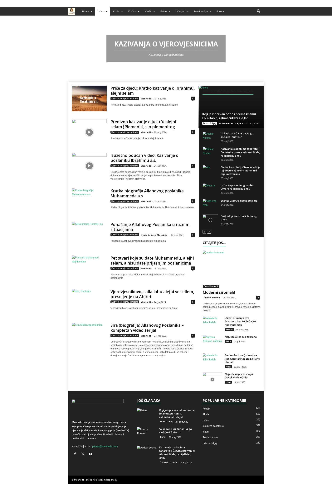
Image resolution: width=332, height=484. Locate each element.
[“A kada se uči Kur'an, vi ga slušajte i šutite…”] (210, 137)
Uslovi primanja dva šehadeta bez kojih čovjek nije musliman (240, 321)
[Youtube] (261, 2)
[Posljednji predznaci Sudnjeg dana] (210, 220)
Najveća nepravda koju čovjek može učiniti (239, 375)
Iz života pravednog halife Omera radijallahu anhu (237, 187)
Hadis (148, 11)
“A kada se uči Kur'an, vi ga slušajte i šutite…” (237, 135)
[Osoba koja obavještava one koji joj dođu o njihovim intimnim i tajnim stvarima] (210, 171)
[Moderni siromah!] (231, 269)
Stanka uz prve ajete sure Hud (239, 200)
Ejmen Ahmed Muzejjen (154, 234)
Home (85, 11)
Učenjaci (180, 11)
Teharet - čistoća (168, 462)
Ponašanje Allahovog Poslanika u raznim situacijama (149, 227)
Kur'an (132, 11)
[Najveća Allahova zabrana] (212, 342)
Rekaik (206, 408)
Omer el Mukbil (211, 297)
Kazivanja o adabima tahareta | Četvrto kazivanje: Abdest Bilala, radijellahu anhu (240, 152)
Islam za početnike (213, 425)
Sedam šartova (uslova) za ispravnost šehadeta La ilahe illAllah (242, 358)
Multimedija (201, 11)
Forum (220, 11)
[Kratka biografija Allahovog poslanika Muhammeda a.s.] (89, 201)
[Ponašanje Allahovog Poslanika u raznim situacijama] (89, 235)
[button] (258, 11)
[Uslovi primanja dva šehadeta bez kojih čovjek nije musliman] (212, 323)
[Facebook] (249, 2)
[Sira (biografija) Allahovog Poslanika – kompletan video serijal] (89, 336)
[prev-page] (204, 232)
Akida (116, 11)
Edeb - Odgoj (209, 123)
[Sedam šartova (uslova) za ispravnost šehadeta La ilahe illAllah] (212, 360)
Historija (88, 20)
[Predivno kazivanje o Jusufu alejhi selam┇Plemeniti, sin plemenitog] (89, 132)
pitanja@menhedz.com (105, 446)
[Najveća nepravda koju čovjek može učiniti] (212, 379)
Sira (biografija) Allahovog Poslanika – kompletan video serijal (147, 328)
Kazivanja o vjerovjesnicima (124, 98)
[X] (255, 2)
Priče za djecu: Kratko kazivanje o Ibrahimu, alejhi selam (152, 90)
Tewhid (229, 329)
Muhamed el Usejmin (231, 123)
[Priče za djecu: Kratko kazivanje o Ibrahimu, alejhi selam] (89, 98)
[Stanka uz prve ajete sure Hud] (210, 204)
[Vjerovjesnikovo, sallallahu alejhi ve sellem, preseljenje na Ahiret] (89, 302)
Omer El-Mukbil (211, 286)
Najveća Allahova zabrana (241, 336)
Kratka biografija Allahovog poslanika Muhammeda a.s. (147, 193)
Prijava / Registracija (81, 2)
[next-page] (209, 232)
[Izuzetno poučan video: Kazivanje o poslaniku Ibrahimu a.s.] (89, 166)
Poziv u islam (210, 437)
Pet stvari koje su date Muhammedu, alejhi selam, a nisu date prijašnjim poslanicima (152, 260)
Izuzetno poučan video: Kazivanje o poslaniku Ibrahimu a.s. (144, 158)
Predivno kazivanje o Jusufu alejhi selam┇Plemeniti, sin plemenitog (143, 124)
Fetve (163, 11)
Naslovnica (76, 20)
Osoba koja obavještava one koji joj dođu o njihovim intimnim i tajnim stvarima (240, 170)
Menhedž (146, 98)
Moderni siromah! (219, 292)
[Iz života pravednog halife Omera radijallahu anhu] (210, 189)
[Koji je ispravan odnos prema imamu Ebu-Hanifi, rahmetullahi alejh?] (231, 107)
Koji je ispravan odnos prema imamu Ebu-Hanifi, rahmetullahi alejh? (229, 116)
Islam (101, 11)
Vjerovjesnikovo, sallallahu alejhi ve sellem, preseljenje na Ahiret (152, 294)
